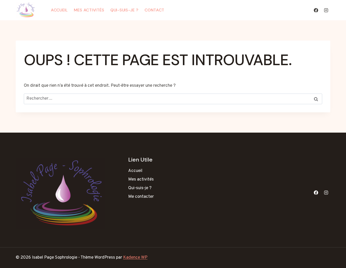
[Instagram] (326, 10)
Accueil (59, 10)
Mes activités (89, 10)
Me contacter (141, 197)
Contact (154, 10)
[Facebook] (316, 10)
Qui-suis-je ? (124, 10)
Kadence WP (135, 257)
